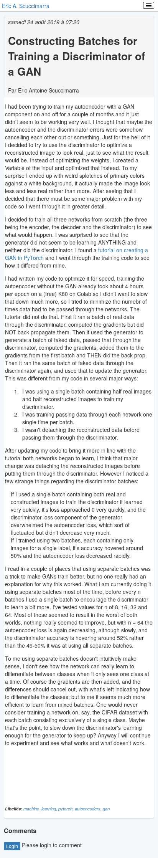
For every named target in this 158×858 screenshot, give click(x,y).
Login (12, 846)
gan (106, 808)
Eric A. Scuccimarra (25, 6)
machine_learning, (40, 808)
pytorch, (66, 808)
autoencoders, (89, 808)
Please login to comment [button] (44, 845)
